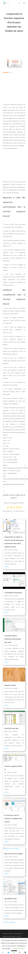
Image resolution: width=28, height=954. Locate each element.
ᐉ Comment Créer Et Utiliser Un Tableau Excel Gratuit (13, 818)
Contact (19, 936)
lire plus (6, 567)
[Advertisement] (14, 49)
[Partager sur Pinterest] (19, 952)
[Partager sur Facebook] (3, 952)
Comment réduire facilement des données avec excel (12, 639)
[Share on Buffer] (25, 952)
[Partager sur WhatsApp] (14, 952)
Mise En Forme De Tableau (13, 854)
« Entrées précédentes (9, 922)
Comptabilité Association (13, 593)
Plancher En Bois (10, 685)
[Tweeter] (8, 952)
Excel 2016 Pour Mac (11, 728)
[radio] (7, 507)
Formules (15, 550)
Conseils (15, 596)
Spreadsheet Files (10, 899)
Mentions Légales (8, 933)
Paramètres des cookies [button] (19, 948)
